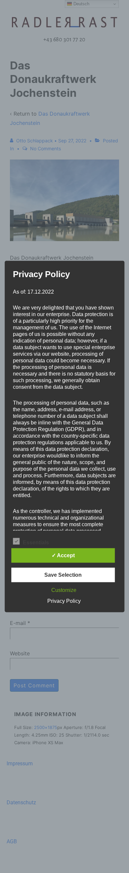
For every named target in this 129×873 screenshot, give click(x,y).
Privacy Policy (64, 601)
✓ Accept (63, 555)
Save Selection (63, 575)
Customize (63, 590)
